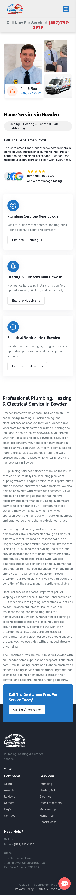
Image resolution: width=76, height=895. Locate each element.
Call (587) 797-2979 (27, 709)
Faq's (7, 809)
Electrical (46, 796)
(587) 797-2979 (30, 93)
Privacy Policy (24, 889)
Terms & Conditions (50, 889)
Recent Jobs (48, 822)
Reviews (9, 796)
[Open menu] (66, 9)
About (8, 784)
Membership (48, 809)
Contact (9, 815)
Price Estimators (51, 803)
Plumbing (46, 784)
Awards (9, 790)
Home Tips (47, 815)
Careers (9, 803)
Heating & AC (49, 790)
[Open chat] (64, 883)
